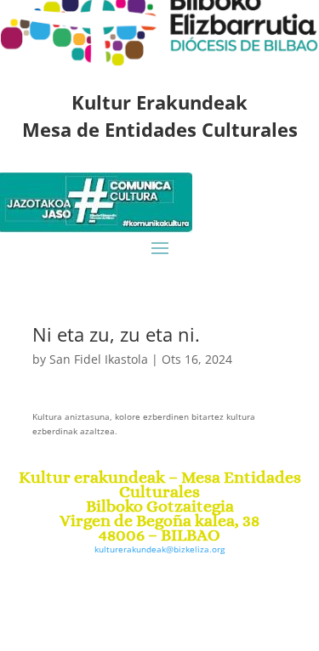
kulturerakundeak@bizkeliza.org (159, 549)
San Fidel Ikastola (98, 359)
